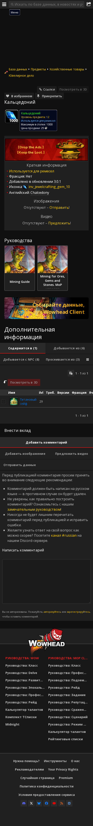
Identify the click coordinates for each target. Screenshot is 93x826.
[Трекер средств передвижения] (46, 308)
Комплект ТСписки (21, 717)
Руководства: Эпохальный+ (25, 687)
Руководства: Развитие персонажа (25, 680)
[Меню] (4, 4)
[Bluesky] (39, 803)
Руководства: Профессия (25, 695)
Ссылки (49, 89)
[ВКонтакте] (69, 803)
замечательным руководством (34, 509)
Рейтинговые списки (65, 739)
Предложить (59, 223)
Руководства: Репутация (68, 702)
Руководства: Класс (21, 665)
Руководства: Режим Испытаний (68, 724)
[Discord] (24, 803)
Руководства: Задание (67, 695)
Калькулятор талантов (24, 710)
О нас (75, 761)
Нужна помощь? (26, 761)
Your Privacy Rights (63, 769)
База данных (18, 69)
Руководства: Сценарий (68, 717)
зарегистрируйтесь (78, 611)
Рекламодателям (29, 769)
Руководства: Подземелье (68, 680)
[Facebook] (46, 803)
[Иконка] (11, 116)
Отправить (59, 207)
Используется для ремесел (31, 171)
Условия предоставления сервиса (46, 795)
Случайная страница (37, 778)
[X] (31, 803)
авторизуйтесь (52, 611)
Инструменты (55, 761)
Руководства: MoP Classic (68, 658)
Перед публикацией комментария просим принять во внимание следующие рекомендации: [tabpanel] (46, 545)
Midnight (12, 724)
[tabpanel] (46, 394)
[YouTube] (54, 803)
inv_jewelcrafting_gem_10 (49, 186)
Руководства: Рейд (21, 702)
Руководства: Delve (21, 673)
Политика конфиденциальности (47, 786)
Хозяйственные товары (67, 69)
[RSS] (61, 803)
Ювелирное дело (21, 75)
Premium (66, 778)
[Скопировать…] (71, 373)
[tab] (22, 348)
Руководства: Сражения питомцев (68, 710)
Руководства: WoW (22, 658)
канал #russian (64, 535)
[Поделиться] (88, 4)
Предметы (38, 69)
